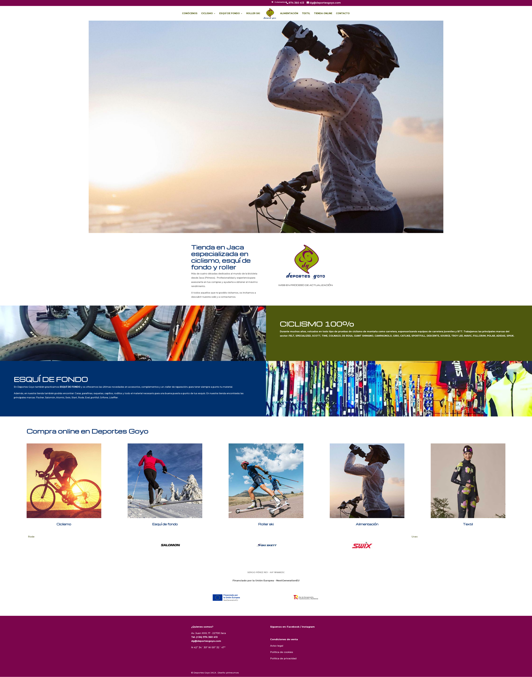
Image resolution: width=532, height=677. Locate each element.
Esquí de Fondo (229, 13)
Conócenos (189, 13)
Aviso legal (276, 645)
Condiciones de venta (284, 639)
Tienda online (323, 13)
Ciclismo (207, 13)
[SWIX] (266, 545)
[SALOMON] (74, 545)
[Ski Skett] (170, 545)
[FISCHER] (458, 545)
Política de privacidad (283, 658)
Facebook (293, 626)
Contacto (343, 13)
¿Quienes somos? (202, 626)
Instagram (308, 626)
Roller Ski (253, 13)
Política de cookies (281, 652)
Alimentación (289, 13)
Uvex (319, 536)
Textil (306, 13)
